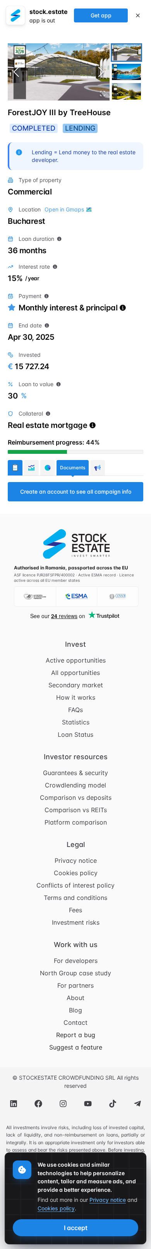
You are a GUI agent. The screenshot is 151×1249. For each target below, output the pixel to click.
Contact (75, 1022)
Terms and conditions (75, 897)
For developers (76, 960)
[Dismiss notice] (138, 15)
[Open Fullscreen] (103, 94)
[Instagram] (63, 1103)
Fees (75, 910)
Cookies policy (76, 873)
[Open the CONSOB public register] (117, 596)
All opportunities (75, 672)
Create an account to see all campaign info (75, 491)
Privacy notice (76, 860)
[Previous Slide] (16, 72)
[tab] (15, 467)
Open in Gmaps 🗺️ (68, 209)
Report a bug (75, 1035)
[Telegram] (137, 1103)
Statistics (75, 722)
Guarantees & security (75, 773)
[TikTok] (112, 1103)
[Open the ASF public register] (35, 596)
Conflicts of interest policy (75, 885)
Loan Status (75, 734)
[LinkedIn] (13, 1103)
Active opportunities (76, 660)
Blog (75, 1010)
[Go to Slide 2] (126, 72)
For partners (75, 985)
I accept (76, 1228)
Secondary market (75, 685)
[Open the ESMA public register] (76, 596)
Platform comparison (76, 822)
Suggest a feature (75, 1047)
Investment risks (76, 922)
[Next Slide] (101, 72)
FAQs (75, 710)
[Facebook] (38, 1103)
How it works (75, 697)
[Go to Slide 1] (126, 52)
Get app (101, 15)
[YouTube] (88, 1103)
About (75, 998)
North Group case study (75, 973)
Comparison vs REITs (76, 810)
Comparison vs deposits (76, 797)
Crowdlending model (75, 785)
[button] (59, 72)
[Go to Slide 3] (126, 91)
